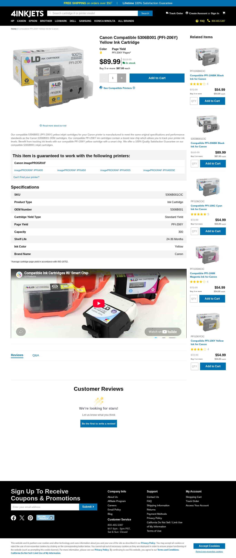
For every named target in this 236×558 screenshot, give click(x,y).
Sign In (215, 13)
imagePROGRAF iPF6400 (28, 170)
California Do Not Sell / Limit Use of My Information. (36, 553)
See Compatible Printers (117, 88)
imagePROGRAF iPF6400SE (159, 170)
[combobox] (100, 13)
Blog (110, 514)
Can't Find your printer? (26, 177)
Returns (151, 509)
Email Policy (114, 509)
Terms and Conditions (168, 550)
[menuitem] (12, 21)
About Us (113, 497)
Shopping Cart (194, 497)
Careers (112, 505)
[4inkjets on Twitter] (22, 519)
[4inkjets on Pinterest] (30, 519)
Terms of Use (154, 530)
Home (14, 29)
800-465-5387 (218, 21)
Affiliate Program (117, 501)
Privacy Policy (154, 518)
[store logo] (27, 14)
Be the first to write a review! (99, 423)
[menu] (118, 21)
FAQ (202, 21)
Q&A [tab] (35, 355)
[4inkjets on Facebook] (13, 519)
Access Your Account (197, 505)
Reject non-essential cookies (209, 551)
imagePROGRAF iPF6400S (115, 170)
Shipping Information (158, 505)
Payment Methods (157, 514)
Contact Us (153, 497)
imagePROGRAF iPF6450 (71, 170)
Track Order (176, 13)
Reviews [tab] (17, 355)
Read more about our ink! (55, 126)
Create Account (198, 13)
